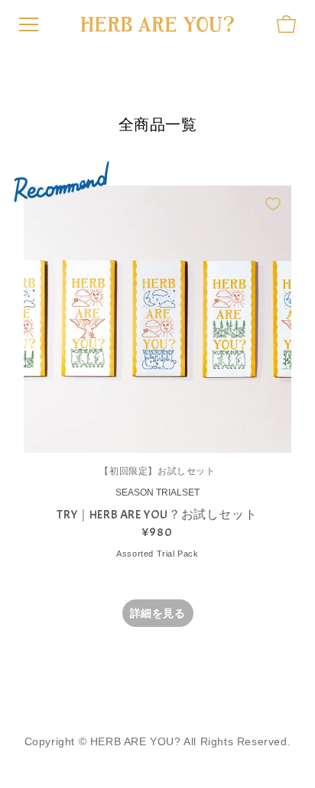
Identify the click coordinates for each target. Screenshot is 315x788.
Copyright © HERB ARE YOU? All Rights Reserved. (157, 741)
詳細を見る (158, 613)
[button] (286, 24)
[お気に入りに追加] (273, 204)
